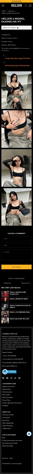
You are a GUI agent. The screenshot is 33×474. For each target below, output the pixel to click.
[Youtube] (7, 378)
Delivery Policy (6, 389)
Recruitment (5, 420)
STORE (11, 458)
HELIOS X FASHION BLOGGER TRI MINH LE (20, 306)
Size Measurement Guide (9, 443)
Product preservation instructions (12, 440)
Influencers (11, 11)
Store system (6, 417)
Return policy (6, 395)
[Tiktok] (15, 378)
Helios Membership (8, 423)
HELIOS (9, 463)
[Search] (26, 6)
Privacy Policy (6, 400)
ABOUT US (5, 458)
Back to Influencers (16, 278)
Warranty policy (7, 392)
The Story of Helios (8, 415)
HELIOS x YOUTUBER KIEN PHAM (20, 312)
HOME (4, 11)
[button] (29, 434)
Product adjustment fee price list (12, 403)
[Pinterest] (19, 378)
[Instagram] (11, 378)
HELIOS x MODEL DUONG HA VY (11, 13)
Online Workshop (7, 426)
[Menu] (3, 6)
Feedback (5, 406)
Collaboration (6, 428)
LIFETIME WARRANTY (16, 1)
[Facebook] (3, 378)
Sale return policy (7, 397)
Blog (3, 438)
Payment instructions (8, 386)
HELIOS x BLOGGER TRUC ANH (19, 319)
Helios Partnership (7, 446)
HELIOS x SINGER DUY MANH (19, 299)
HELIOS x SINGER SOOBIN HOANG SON (18, 293)
